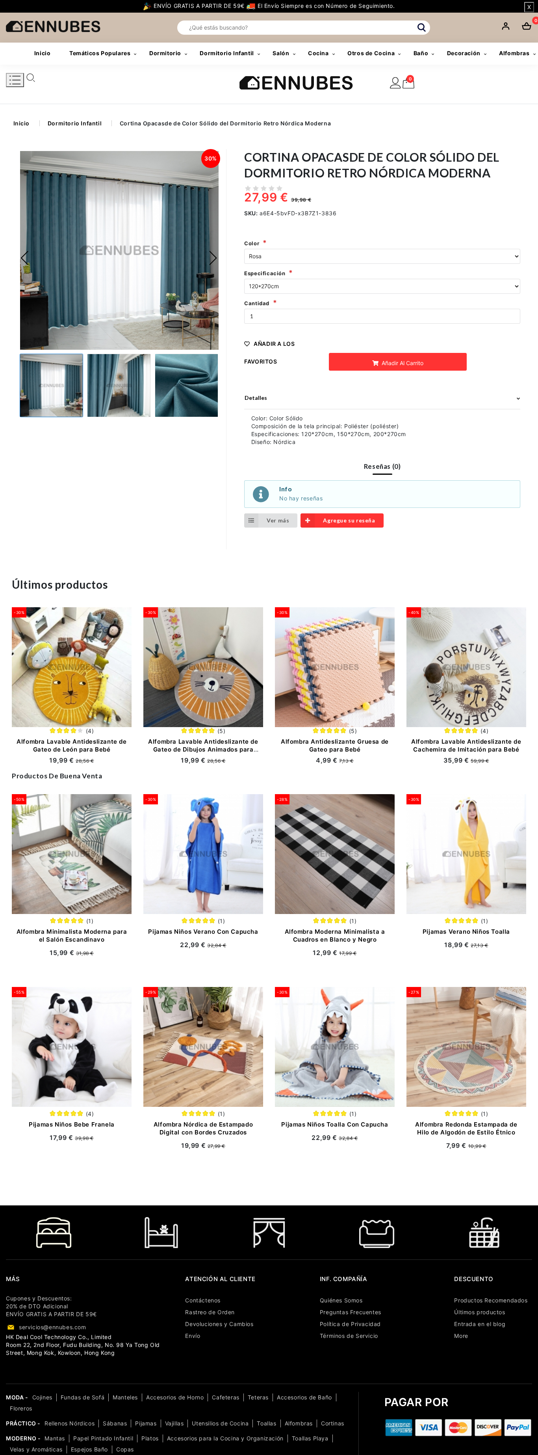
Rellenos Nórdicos (70, 1423)
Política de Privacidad (350, 1324)
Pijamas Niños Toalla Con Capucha (334, 1124)
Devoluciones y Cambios (219, 1324)
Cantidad (256, 303)
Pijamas (145, 1423)
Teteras (258, 1397)
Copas (125, 1449)
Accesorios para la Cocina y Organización (225, 1438)
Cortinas (332, 1423)
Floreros (21, 1408)
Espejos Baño (89, 1449)
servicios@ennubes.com (52, 1327)
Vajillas (174, 1423)
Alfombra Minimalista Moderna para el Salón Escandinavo (72, 935)
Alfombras (299, 1423)
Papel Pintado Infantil (103, 1438)
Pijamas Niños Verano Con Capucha (203, 931)
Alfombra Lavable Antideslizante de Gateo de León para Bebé (71, 745)
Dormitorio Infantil (227, 53)
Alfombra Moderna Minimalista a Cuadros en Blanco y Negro (335, 935)
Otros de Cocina (371, 53)
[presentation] (25, 258)
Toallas (266, 1423)
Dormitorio (165, 53)
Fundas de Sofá (82, 1397)
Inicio (42, 53)
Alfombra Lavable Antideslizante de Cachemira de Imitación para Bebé (466, 745)
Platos (150, 1438)
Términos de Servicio (349, 1335)
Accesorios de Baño (304, 1397)
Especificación (264, 273)
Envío (192, 1335)
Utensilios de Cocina (220, 1423)
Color (251, 243)
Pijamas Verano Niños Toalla (466, 931)
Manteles (125, 1397)
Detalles (256, 397)
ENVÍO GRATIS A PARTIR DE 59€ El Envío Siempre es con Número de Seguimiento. (273, 5)
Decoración (463, 53)
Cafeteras (225, 1397)
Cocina (318, 53)
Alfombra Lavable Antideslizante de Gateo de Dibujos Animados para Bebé (203, 749)
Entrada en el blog (479, 1324)
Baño (421, 53)
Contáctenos (203, 1300)
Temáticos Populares (99, 53)
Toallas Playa (310, 1438)
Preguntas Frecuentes (350, 1312)
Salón (281, 53)
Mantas (55, 1438)
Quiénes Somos (341, 1300)
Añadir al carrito (401, 363)
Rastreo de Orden (210, 1312)
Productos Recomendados (490, 1300)
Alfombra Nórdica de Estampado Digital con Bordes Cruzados (203, 1128)
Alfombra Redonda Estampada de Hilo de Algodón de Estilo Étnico (466, 1128)
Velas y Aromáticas (36, 1449)
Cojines (42, 1397)
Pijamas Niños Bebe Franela (72, 1124)
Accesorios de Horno (175, 1397)
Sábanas (115, 1423)
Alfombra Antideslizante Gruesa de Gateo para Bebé (335, 745)
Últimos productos (479, 1312)
